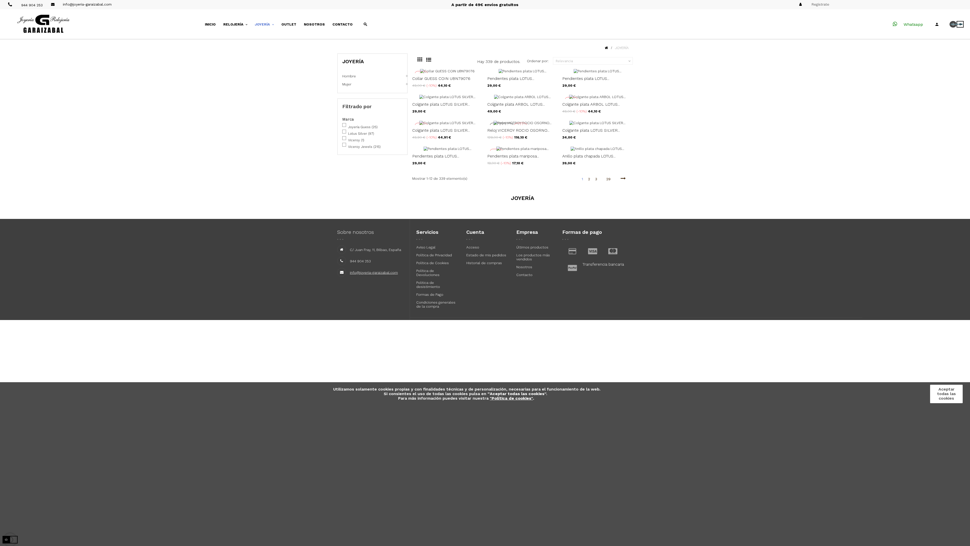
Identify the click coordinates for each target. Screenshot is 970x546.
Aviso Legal (425, 247)
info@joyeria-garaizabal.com (374, 272)
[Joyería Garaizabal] (53, 24)
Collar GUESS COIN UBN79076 (441, 78)
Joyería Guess (363, 127)
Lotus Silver (361, 133)
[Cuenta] (937, 24)
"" (511, 398)
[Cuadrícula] (416, 60)
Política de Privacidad (434, 255)
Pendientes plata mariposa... (513, 156)
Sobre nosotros (355, 232)
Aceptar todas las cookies (946, 394)
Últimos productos (532, 247)
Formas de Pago (429, 294)
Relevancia (594, 61)
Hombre (349, 76)
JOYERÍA (353, 61)
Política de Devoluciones (428, 273)
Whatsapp (912, 24)
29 (608, 179)
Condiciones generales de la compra (435, 304)
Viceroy (356, 140)
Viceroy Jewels (364, 147)
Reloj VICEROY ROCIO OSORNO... (518, 130)
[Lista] (425, 60)
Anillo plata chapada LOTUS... (589, 156)
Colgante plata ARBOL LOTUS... (516, 104)
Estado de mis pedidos (486, 255)
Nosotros (524, 267)
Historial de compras (484, 263)
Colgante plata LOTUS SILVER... (441, 104)
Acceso (472, 247)
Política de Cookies (432, 263)
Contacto (524, 275)
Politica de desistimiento (428, 285)
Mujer (346, 84)
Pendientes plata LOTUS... (510, 78)
